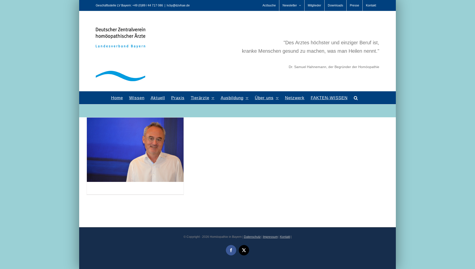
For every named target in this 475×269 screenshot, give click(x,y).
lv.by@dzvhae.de (178, 5)
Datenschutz (252, 237)
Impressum (270, 237)
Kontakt (285, 237)
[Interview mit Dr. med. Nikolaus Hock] (135, 121)
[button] (356, 97)
